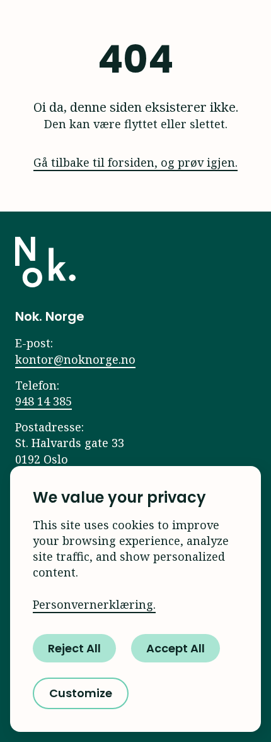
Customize (80, 693)
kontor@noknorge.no (75, 359)
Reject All (74, 648)
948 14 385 (43, 401)
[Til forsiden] (45, 262)
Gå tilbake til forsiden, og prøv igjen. (135, 162)
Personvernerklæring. (94, 604)
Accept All (175, 648)
